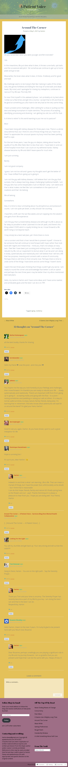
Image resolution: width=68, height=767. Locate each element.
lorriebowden (14, 358)
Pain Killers (38, 714)
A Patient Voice (33, 6)
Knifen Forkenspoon (17, 335)
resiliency (39, 311)
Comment (57, 695)
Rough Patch (39, 730)
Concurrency (39, 711)
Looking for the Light (17, 539)
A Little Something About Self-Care (46, 736)
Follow (6, 720)
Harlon (42, 31)
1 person (12, 347)
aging (33, 311)
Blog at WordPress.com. (34, 764)
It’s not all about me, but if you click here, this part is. (33, 16)
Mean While (9, 321)
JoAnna (12, 381)
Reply (6, 351)
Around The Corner (41, 720)
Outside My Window (41, 733)
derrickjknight (15, 422)
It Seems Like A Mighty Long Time (51, 321)
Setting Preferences (41, 727)
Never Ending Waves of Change (45, 708)
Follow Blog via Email (11, 703)
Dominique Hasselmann (18, 447)
